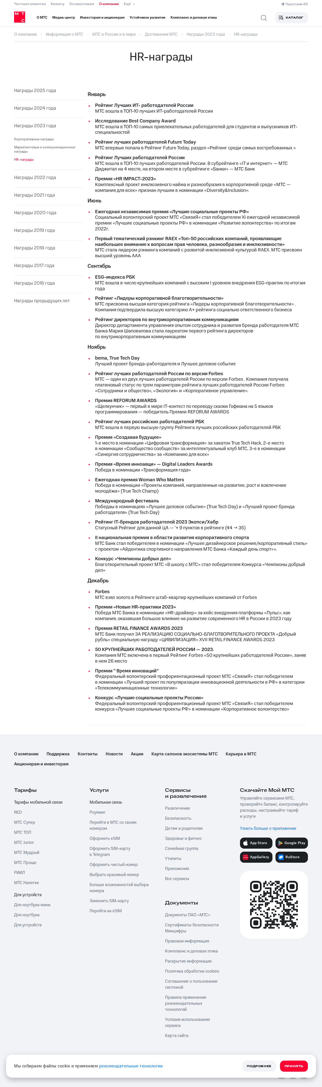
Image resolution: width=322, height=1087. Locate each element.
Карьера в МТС (241, 754)
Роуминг (98, 812)
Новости (114, 754)
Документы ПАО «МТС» (187, 915)
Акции (137, 754)
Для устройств (28, 895)
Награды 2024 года (35, 108)
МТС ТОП (22, 833)
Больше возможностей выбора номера (119, 888)
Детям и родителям (184, 828)
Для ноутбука (26, 915)
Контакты (88, 754)
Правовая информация (187, 941)
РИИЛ (19, 873)
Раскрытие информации (188, 961)
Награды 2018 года (34, 248)
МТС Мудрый (26, 853)
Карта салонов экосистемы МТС (184, 754)
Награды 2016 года (34, 283)
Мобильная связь (106, 802)
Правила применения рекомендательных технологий (185, 1003)
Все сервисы (177, 879)
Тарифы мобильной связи (38, 802)
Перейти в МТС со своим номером (113, 825)
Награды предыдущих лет (42, 301)
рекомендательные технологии (131, 1066)
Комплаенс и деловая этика (191, 951)
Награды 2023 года (35, 126)
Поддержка (58, 754)
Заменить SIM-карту (109, 901)
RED (18, 812)
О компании (109, 4)
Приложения (177, 869)
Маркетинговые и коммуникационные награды (44, 149)
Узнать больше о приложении (268, 828)
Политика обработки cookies (192, 971)
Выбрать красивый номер (114, 875)
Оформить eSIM (105, 839)
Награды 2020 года (35, 213)
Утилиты (173, 859)
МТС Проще (25, 863)
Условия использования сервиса (187, 1023)
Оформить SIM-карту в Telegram (110, 852)
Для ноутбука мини (32, 905)
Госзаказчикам (81, 4)
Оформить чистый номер (114, 865)
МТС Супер (24, 822)
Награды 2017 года (34, 266)
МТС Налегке (26, 883)
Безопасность (178, 818)
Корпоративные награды (34, 139)
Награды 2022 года (35, 178)
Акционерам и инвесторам (41, 764)
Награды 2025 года (35, 91)
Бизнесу (57, 4)
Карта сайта (176, 1036)
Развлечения (177, 808)
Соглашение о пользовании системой (191, 984)
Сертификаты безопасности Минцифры (192, 928)
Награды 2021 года (34, 195)
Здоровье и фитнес (183, 839)
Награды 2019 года (34, 231)
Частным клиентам (30, 4)
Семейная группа (181, 849)
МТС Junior (24, 843)
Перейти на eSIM (106, 911)
